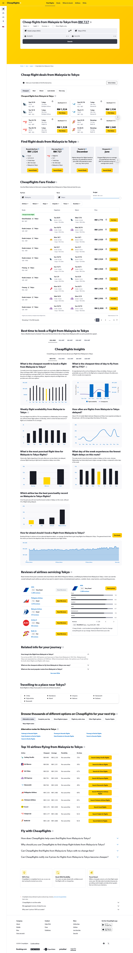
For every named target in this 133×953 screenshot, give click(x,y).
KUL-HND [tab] (53, 340)
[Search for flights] (3, 9)
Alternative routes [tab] (28, 719)
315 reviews (35, 615)
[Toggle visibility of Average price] (103, 401)
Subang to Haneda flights (29, 733)
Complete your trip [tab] (44, 719)
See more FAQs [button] (55, 673)
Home (21, 66)
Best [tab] (34, 91)
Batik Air (34, 631)
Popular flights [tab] (109, 719)
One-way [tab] (62, 91)
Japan (31, 66)
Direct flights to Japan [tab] (60, 719)
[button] (3, 3)
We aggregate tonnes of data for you (34, 906)
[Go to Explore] (3, 21)
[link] (32, 170)
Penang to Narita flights (94, 733)
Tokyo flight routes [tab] (28, 723)
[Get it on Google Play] (107, 925)
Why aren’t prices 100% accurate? (33, 909)
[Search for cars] (3, 17)
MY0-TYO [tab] (52, 358)
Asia (27, 66)
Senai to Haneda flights (94, 736)
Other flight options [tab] (95, 719)
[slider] (120, 198)
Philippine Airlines (37, 598)
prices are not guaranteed (60, 897)
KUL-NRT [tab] (61, 340)
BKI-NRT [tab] (70, 340)
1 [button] (97, 320)
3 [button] (105, 320)
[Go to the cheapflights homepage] (14, 3)
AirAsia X (34, 620)
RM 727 (83, 22)
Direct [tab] (41, 91)
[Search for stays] (3, 13)
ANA (32, 587)
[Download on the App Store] (107, 929)
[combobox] (26, 26)
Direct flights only (61, 26)
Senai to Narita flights (28, 739)
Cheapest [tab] (26, 91)
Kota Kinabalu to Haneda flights (64, 736)
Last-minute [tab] (51, 91)
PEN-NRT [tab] (87, 340)
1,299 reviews (35, 593)
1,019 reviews (35, 604)
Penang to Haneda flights (62, 733)
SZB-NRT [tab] (78, 340)
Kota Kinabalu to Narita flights (30, 736)
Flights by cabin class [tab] (78, 719)
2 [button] (101, 320)
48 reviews (34, 626)
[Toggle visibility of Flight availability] (91, 401)
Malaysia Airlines (36, 609)
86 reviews (34, 637)
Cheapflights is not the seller (31, 902)
